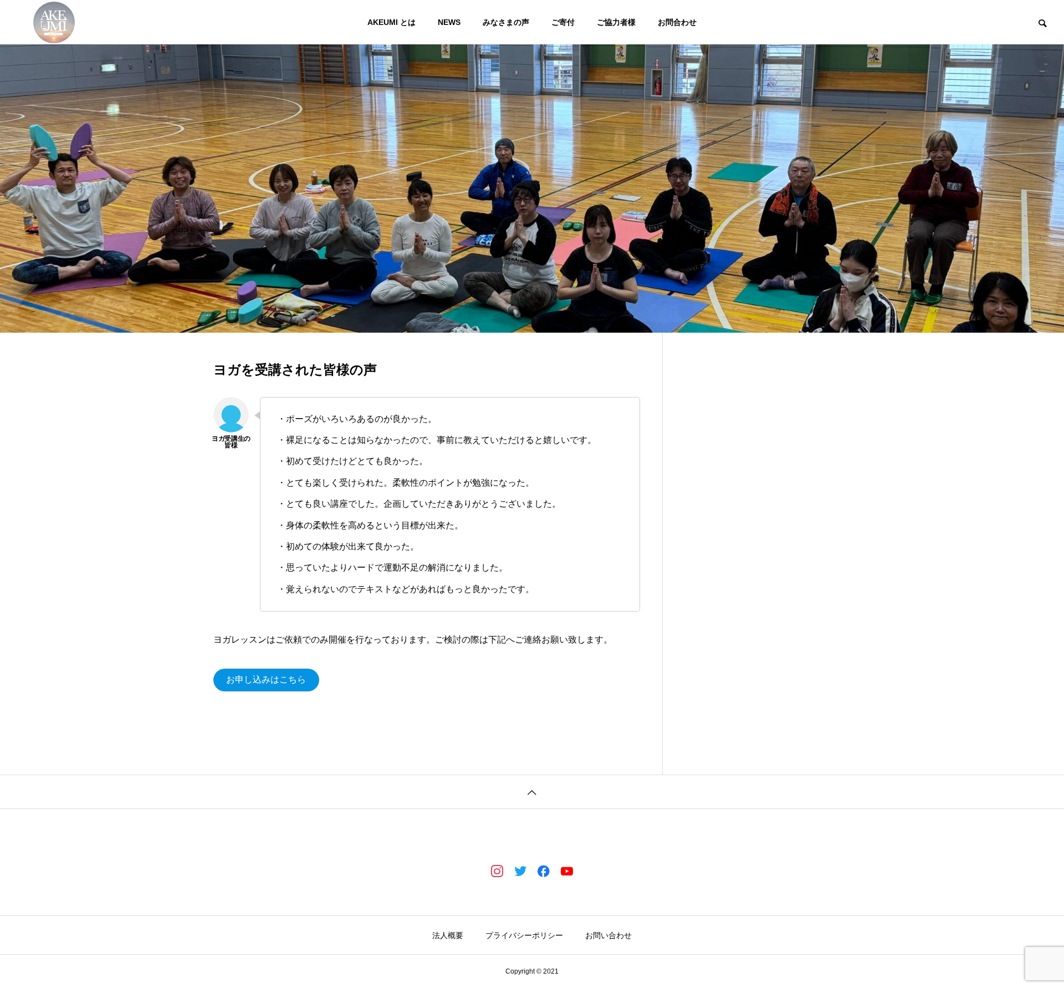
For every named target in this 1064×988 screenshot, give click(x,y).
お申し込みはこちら (266, 679)
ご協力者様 (616, 22)
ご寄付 (563, 22)
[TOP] (532, 791)
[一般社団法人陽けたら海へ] (54, 22)
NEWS (449, 22)
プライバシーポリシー (524, 935)
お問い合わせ (608, 935)
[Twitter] (520, 870)
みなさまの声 (506, 22)
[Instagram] (497, 870)
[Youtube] (567, 870)
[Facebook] (544, 870)
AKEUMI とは (391, 22)
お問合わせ (677, 22)
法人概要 (447, 935)
